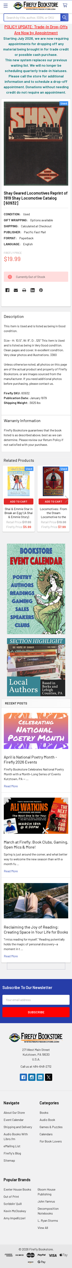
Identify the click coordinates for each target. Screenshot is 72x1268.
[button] (36, 589)
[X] (48, 1077)
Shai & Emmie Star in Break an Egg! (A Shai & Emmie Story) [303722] (18, 515)
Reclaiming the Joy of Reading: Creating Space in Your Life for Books (36, 929)
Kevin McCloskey (15, 1211)
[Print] (24, 290)
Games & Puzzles (51, 1127)
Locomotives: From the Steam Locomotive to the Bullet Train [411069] (53, 515)
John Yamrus (46, 1201)
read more (11, 786)
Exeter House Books (17, 1189)
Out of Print (11, 1196)
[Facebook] (7, 290)
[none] (36, 143)
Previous (5, 499)
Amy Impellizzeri (15, 1218)
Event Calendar (14, 1120)
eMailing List (12, 1146)
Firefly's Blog (12, 1153)
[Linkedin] (32, 290)
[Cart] (66, 5)
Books (44, 1112)
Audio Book (47, 1120)
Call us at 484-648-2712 (36, 1066)
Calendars (46, 1134)
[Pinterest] (41, 290)
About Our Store (14, 1112)
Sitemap (9, 1160)
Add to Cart (18, 501)
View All (43, 1227)
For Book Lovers (51, 1141)
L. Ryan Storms (48, 1220)
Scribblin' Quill (13, 1204)
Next (67, 499)
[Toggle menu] (5, 5)
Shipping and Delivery (18, 1127)
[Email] (15, 290)
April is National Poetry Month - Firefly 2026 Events (30, 759)
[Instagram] (31, 1077)
